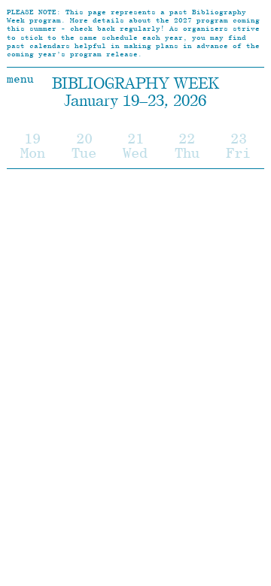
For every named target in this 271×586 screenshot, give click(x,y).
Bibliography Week (135, 82)
